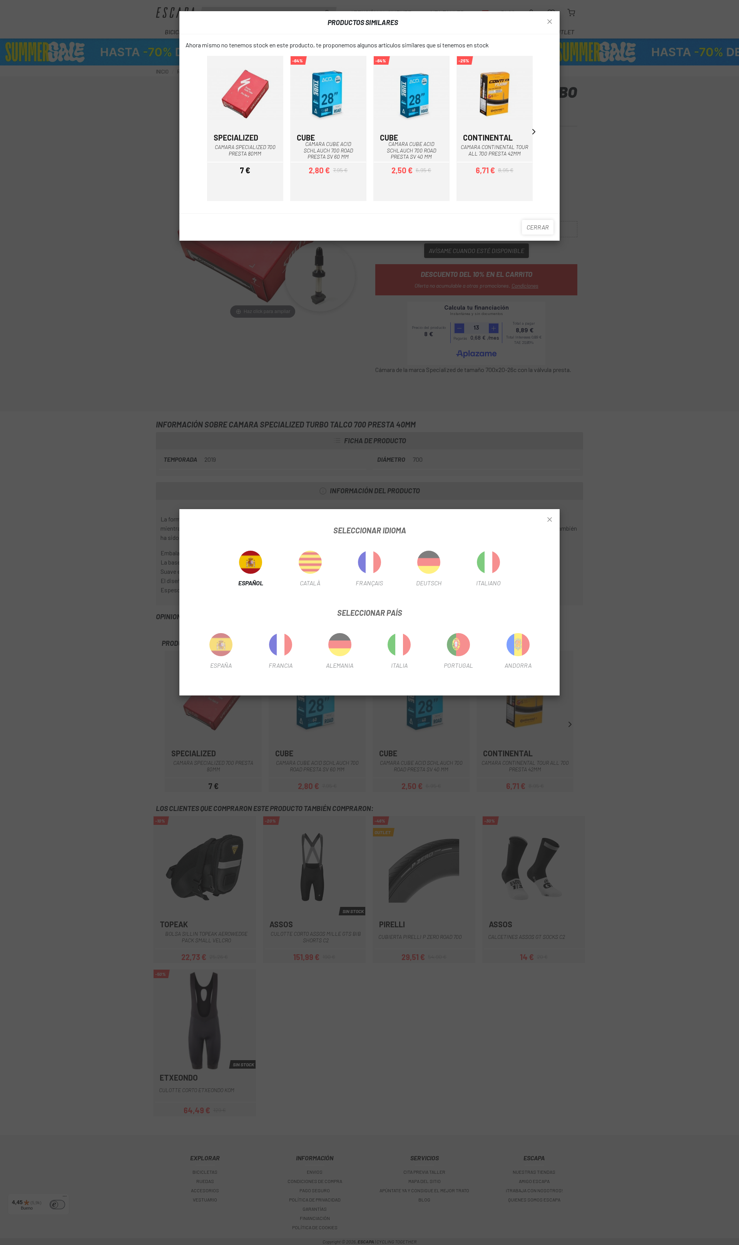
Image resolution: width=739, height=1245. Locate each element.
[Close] (549, 519)
